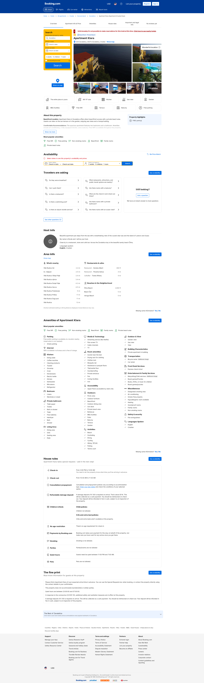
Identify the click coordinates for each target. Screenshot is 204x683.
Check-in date (49, 41)
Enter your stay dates (87, 487)
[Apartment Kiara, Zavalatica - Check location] (75, 42)
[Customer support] (121, 3)
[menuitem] (48, 9)
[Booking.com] (52, 4)
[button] (57, 57)
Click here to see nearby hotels (145, 31)
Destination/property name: (54, 35)
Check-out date (50, 48)
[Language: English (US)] (115, 3)
